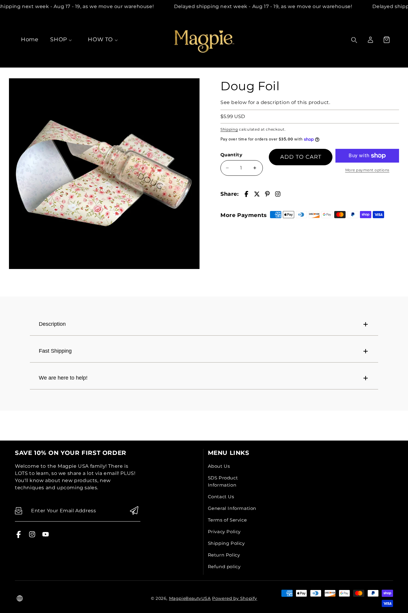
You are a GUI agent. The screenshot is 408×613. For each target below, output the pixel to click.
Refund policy (224, 566)
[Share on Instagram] (278, 194)
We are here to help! (63, 378)
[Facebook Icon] (18, 536)
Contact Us (221, 496)
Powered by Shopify (234, 598)
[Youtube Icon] (45, 536)
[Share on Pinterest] (267, 194)
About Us (219, 466)
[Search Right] (354, 40)
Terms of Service (227, 520)
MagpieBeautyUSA (190, 598)
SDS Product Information (223, 481)
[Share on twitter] (257, 194)
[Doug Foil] (104, 173)
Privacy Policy (224, 531)
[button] (386, 39)
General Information (232, 508)
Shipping (229, 129)
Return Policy (224, 555)
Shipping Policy (226, 543)
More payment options (367, 170)
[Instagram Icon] (32, 536)
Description (52, 324)
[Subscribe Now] (134, 511)
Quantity (231, 155)
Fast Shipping (55, 351)
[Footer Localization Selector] (19, 598)
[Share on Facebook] (246, 194)
